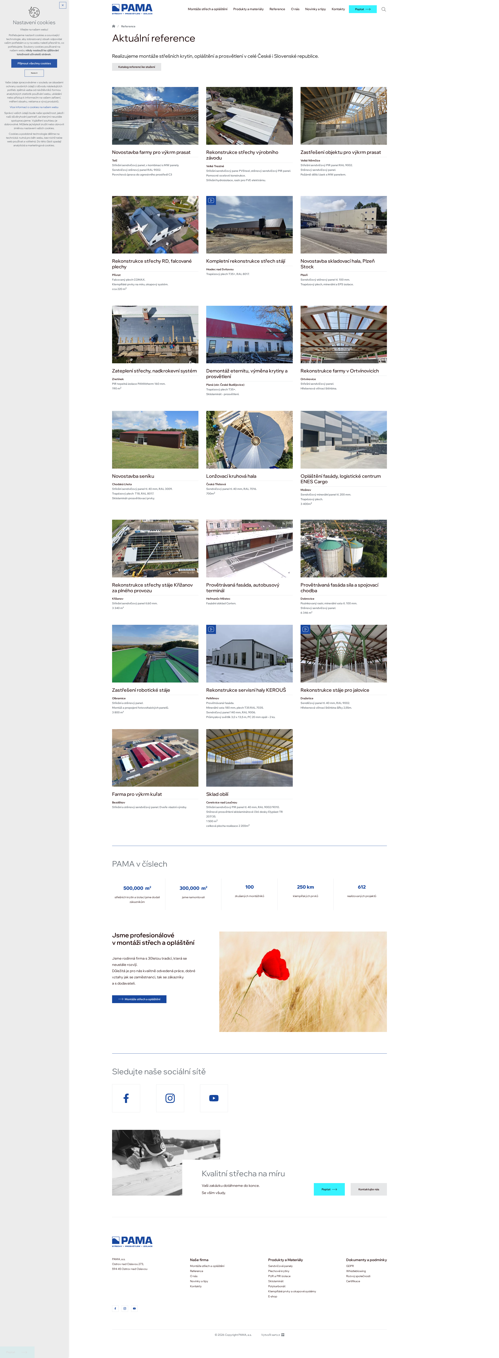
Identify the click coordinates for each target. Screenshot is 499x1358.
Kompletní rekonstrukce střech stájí (245, 261)
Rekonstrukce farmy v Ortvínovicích (340, 370)
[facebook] (115, 1308)
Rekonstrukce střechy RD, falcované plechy (152, 263)
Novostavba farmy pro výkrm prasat (151, 152)
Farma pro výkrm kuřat (137, 794)
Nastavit (34, 73)
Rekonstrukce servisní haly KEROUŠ (246, 690)
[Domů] (115, 25)
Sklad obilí (217, 794)
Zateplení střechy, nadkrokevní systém (154, 370)
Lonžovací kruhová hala (231, 476)
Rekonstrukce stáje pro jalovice (335, 690)
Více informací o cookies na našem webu (34, 107)
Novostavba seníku (133, 476)
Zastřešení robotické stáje (141, 690)
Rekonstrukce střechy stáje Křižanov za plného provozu (152, 587)
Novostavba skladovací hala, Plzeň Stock (338, 263)
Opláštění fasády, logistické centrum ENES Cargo (341, 478)
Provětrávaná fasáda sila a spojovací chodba (339, 587)
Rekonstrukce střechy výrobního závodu (242, 155)
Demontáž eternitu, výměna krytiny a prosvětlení (247, 373)
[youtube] (134, 1308)
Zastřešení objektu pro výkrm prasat (341, 152)
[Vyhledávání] (384, 9)
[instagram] (125, 1308)
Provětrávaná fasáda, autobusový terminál (242, 587)
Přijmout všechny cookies (34, 63)
